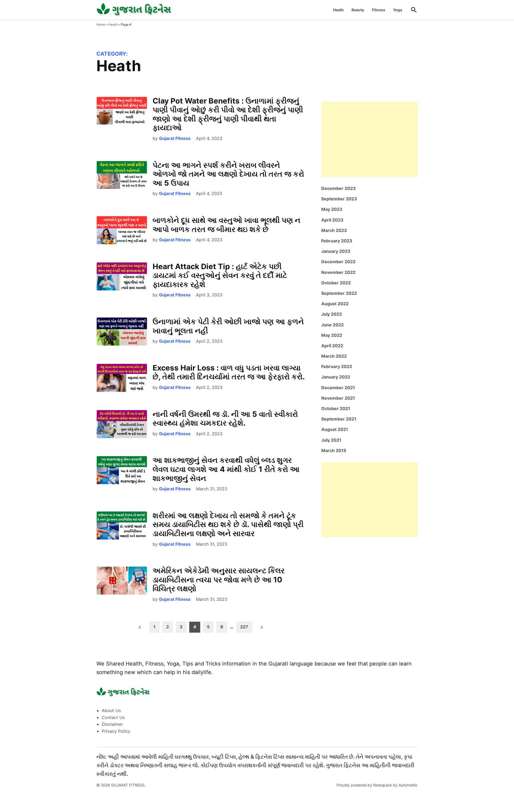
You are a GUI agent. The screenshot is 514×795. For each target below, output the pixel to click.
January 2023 (335, 251)
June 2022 (332, 324)
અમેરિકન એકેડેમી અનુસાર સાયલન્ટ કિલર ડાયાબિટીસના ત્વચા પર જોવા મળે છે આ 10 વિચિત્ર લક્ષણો (219, 579)
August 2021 (334, 429)
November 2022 (338, 272)
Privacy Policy (116, 731)
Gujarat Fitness (175, 138)
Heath (338, 9)
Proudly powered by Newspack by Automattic (377, 785)
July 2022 (331, 314)
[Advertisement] (369, 139)
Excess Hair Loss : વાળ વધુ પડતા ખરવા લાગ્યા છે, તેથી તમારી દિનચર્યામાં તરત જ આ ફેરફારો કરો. (229, 372)
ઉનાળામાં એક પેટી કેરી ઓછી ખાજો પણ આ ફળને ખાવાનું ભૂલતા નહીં (228, 326)
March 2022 (334, 356)
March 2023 (334, 230)
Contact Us (113, 717)
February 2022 (336, 366)
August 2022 (335, 303)
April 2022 (332, 345)
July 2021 (331, 440)
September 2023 (339, 198)
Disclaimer (112, 724)
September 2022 (339, 293)
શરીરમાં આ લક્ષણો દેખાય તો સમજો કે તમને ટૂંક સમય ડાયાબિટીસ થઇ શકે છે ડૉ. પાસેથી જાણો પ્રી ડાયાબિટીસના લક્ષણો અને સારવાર (228, 524)
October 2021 (335, 408)
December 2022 (338, 261)
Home (100, 24)
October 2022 (336, 282)
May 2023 (331, 209)
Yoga (397, 9)
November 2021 (338, 398)
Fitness (378, 9)
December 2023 (338, 188)
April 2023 (332, 220)
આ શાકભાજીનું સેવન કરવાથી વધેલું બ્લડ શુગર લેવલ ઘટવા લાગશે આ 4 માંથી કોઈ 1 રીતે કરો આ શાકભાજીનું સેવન (226, 469)
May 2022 (331, 335)
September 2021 (338, 419)
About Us (111, 710)
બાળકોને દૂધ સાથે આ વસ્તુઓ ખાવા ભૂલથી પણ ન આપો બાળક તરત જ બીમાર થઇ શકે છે (226, 225)
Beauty (358, 9)
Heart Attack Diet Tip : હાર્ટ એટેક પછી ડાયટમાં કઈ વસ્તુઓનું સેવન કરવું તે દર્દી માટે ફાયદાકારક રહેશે (220, 275)
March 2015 (333, 450)
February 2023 (336, 240)
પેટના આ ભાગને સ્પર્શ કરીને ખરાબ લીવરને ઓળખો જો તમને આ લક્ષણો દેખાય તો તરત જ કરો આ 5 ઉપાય (228, 174)
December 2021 (338, 387)
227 (244, 626)
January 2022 (335, 377)
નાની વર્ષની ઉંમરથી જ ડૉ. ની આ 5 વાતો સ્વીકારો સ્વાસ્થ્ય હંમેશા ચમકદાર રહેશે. (225, 419)
